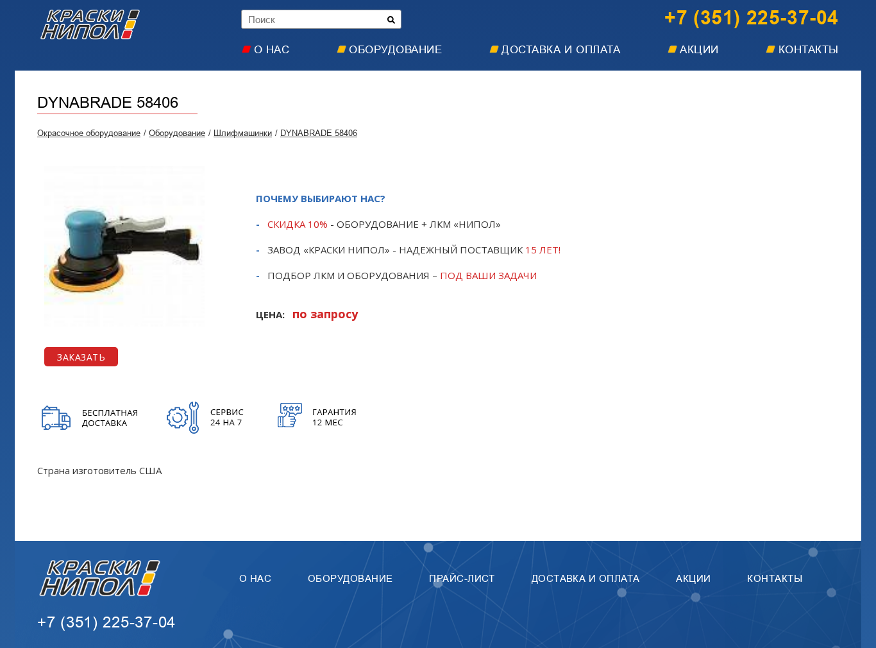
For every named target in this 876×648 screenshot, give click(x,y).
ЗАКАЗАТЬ (81, 357)
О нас (272, 50)
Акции (699, 50)
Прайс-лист (462, 578)
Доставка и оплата (560, 50)
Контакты (809, 50)
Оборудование (395, 50)
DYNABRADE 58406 (318, 133)
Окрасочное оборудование (88, 133)
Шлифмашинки (243, 133)
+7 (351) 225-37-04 (751, 18)
